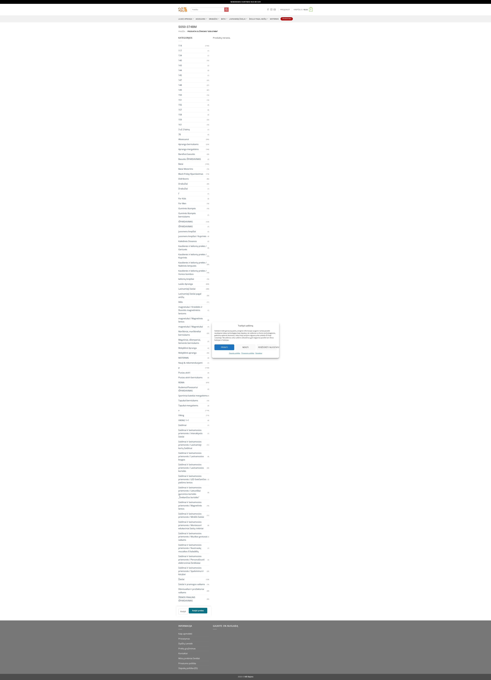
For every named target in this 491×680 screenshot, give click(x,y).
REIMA (181, 382)
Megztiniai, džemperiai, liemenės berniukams (189, 341)
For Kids (182, 198)
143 (180, 65)
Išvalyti (183, 611)
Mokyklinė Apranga (187, 347)
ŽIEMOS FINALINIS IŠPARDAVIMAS (186, 599)
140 (180, 60)
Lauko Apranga (185, 283)
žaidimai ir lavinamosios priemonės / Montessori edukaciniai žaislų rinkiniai (190, 525)
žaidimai (182, 425)
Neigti (245, 347)
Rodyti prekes (198, 610)
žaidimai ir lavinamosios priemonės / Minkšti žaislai (191, 515)
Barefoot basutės (186, 154)
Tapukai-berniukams (188, 400)
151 (180, 99)
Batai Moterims (185, 169)
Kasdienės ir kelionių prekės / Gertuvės (192, 248)
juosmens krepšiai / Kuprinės (192, 236)
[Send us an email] (275, 9)
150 (180, 95)
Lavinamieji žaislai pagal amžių (189, 295)
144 (180, 70)
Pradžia (181, 31)
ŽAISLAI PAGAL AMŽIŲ (257, 19)
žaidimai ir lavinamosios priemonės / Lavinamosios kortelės (191, 467)
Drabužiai (213, 19)
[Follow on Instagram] (271, 9)
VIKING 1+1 (183, 420)
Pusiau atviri (184, 372)
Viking (181, 415)
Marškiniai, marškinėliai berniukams (189, 333)
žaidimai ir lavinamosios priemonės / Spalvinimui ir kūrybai (191, 571)
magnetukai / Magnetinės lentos (190, 320)
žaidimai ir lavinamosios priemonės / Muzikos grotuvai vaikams (192, 536)
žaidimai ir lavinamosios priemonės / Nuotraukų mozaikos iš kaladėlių (190, 548)
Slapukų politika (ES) (188, 668)
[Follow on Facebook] (268, 9)
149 (180, 90)
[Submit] (226, 9)
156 (180, 104)
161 (180, 124)
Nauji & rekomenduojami (190, 362)
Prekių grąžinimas (187, 648)
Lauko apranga (185, 19)
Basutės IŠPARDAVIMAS (189, 159)
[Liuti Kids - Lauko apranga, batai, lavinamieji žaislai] (182, 9)
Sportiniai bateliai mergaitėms (192, 395)
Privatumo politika (247, 353)
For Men (182, 203)
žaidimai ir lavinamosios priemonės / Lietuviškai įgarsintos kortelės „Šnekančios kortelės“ (190, 492)
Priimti (224, 347)
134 (180, 55)
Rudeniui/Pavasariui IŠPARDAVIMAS (188, 389)
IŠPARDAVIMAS (185, 221)
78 (179, 134)
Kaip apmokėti (185, 633)
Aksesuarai (200, 19)
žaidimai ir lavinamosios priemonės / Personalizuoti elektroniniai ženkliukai (191, 559)
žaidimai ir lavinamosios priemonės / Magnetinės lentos (190, 505)
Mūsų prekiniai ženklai (189, 658)
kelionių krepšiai (186, 279)
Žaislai (181, 579)
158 (180, 114)
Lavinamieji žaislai (237, 19)
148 (180, 85)
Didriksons (183, 178)
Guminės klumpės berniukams (187, 215)
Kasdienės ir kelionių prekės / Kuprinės (192, 256)
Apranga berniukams (188, 144)
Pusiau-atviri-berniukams (190, 377)
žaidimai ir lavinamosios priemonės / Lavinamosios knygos (191, 456)
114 (180, 45)
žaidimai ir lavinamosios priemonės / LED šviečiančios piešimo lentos (192, 479)
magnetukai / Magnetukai (190, 326)
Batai (223, 19)
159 (180, 119)
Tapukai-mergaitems (188, 405)
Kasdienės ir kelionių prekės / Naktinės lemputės (192, 264)
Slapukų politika (234, 353)
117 (180, 50)
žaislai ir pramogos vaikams (191, 584)
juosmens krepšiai (187, 231)
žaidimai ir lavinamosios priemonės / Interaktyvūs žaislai (190, 433)
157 (180, 109)
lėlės (180, 302)
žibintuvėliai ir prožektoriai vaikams (191, 591)
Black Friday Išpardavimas (190, 173)
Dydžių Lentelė (185, 643)
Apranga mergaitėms (188, 149)
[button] (285, 9)
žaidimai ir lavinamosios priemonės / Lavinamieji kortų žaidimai (190, 444)
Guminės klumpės (187, 208)
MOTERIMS (274, 19)
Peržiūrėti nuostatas (267, 347)
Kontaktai (258, 353)
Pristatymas (184, 638)
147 (180, 80)
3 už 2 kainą (184, 129)
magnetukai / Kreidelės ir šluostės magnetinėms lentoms (190, 310)
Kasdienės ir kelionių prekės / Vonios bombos (192, 272)
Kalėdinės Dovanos (187, 241)
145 (180, 75)
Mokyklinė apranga (187, 352)
